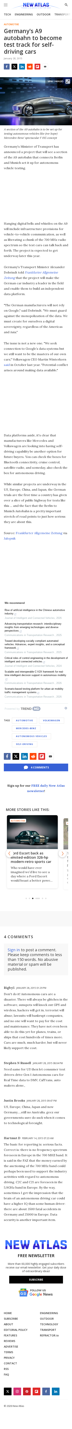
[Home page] (36, 6)
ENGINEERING (24, 14)
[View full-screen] (67, 81)
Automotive (11, 24)
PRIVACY (9, 1358)
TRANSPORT (62, 14)
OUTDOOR (43, 14)
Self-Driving (24, 744)
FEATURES (10, 1335)
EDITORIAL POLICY (15, 1330)
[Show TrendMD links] (65, 708)
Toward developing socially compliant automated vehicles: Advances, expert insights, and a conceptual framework (35, 644)
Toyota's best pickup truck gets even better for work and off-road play (34, 859)
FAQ (6, 1374)
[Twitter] (14, 66)
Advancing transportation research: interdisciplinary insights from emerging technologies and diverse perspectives (33, 627)
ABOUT (8, 1324)
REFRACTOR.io (49, 1335)
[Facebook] (7, 66)
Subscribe (36, 1279)
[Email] (45, 66)
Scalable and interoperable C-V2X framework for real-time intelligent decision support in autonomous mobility (35, 673)
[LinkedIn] (22, 66)
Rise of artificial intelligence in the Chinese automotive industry (35, 612)
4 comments (40, 767)
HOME (8, 1313)
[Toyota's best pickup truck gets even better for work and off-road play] (36, 832)
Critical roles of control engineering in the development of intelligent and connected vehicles (36, 660)
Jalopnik (10, 538)
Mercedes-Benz (26, 728)
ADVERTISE (11, 1346)
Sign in (14, 949)
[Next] (62, 853)
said (7, 365)
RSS (6, 1369)
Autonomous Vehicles (31, 736)
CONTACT (10, 1363)
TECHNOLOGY (49, 1324)
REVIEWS (9, 1341)
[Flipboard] (37, 66)
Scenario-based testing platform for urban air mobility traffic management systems (34, 690)
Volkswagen (51, 720)
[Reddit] (30, 66)
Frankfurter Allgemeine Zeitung (39, 533)
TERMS (8, 1352)
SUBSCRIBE (11, 1318)
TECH (7, 14)
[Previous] (9, 853)
